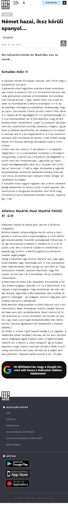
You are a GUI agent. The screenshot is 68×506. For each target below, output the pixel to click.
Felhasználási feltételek (20, 432)
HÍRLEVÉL (11, 419)
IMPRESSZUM (12, 426)
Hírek (7, 14)
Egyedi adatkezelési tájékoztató (24, 438)
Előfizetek (51, 2)
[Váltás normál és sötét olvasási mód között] (24, 3)
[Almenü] (16, 3)
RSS (8, 413)
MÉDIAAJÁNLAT (13, 445)
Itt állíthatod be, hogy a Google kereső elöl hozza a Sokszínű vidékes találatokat (38, 370)
